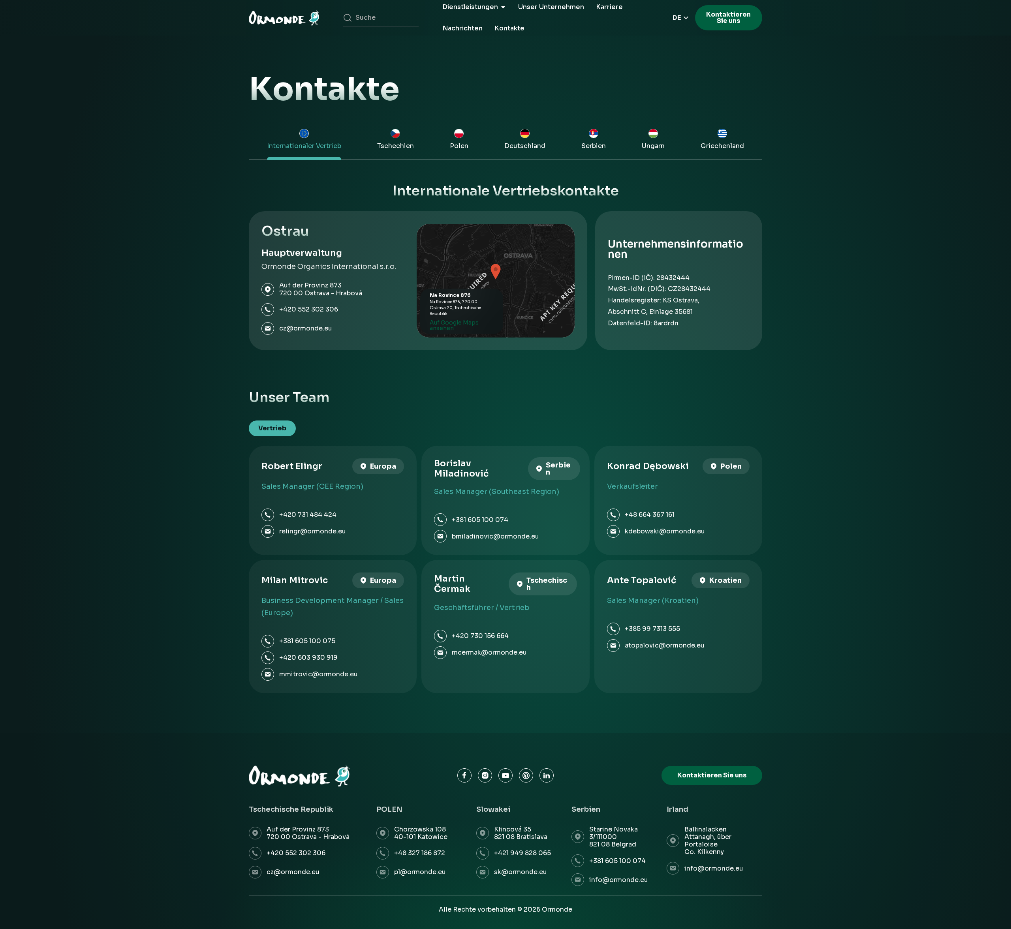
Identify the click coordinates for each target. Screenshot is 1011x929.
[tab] (304, 140)
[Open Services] (503, 7)
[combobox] (381, 17)
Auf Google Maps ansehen (454, 325)
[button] (495, 272)
